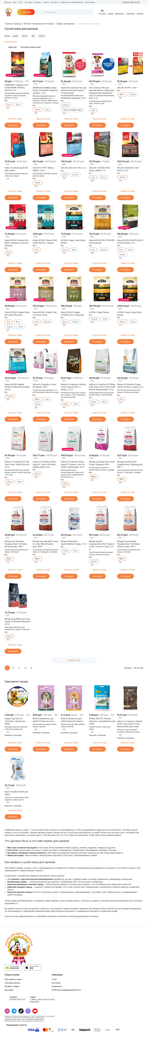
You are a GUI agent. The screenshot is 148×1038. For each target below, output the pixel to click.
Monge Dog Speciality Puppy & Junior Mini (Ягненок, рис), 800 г (45, 544)
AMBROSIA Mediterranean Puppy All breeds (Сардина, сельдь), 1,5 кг (45, 90)
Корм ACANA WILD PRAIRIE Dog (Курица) (102, 241)
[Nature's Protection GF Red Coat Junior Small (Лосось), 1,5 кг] (18, 438)
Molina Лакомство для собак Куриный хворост (72, 719)
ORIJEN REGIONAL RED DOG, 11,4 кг (128, 169)
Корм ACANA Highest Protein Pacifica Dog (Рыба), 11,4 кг (17, 387)
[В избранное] (27, 54)
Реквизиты (57, 986)
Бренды (8, 2)
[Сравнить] (27, 60)
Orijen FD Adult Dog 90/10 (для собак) (16, 169)
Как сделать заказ (13, 979)
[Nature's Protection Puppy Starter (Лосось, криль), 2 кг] (130, 361)
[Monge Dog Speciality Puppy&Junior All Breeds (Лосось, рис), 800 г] (130, 518)
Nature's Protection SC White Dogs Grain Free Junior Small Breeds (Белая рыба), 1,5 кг (102, 387)
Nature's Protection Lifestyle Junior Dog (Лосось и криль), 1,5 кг (73, 387)
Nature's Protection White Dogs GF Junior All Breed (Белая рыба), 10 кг (44, 464)
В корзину (13, 125)
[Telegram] (14, 1011)
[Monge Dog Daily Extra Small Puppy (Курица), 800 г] (102, 438)
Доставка (29, 2)
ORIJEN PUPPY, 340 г (127, 88)
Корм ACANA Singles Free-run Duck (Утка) (45, 313)
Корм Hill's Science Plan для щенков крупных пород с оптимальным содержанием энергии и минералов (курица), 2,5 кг (73, 93)
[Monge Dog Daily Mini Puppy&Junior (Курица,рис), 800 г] (130, 438)
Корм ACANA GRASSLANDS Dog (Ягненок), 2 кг (130, 241)
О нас (20, 2)
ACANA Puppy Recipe (99, 312)
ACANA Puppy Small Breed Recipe (73, 241)
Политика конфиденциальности (66, 990)
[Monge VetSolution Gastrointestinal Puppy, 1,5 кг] (74, 518)
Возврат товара (12, 986)
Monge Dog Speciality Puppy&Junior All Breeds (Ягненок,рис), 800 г (16, 544)
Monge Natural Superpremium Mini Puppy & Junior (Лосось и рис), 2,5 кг (101, 545)
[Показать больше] (98, 2)
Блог (15, 2)
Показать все (11, 41)
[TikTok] (21, 1011)
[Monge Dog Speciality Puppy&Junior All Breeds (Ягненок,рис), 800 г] (18, 518)
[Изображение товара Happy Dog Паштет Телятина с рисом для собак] (18, 698)
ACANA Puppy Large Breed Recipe (129, 313)
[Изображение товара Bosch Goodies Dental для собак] (18, 768)
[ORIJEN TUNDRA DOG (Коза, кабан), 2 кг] (102, 144)
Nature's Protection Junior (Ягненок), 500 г (44, 385)
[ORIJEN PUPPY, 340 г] (130, 64)
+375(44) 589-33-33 (17, 999)
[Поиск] (40, 12)
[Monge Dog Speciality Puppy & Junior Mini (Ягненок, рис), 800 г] (46, 518)
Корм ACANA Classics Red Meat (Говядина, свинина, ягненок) (17, 243)
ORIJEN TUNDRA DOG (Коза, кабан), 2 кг (99, 169)
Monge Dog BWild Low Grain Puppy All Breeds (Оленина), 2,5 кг (18, 621)
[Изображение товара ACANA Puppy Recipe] (102, 289)
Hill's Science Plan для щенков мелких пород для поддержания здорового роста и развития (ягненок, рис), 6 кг (101, 93)
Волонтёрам (90, 2)
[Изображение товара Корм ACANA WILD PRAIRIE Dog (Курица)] (102, 217)
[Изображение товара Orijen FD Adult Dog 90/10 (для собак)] (18, 144)
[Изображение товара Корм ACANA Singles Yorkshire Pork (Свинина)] (74, 289)
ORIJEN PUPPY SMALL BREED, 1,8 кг (43, 169)
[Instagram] (7, 1011)
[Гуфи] (8, 12)
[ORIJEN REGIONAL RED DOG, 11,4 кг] (130, 144)
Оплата (46, 2)
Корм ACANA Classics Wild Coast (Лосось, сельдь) (45, 241)
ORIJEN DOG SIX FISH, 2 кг (73, 168)
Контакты (54, 2)
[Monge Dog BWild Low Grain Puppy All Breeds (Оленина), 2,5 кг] (18, 595)
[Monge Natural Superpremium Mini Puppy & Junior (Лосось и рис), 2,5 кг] (102, 518)
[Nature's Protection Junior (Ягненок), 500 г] (46, 361)
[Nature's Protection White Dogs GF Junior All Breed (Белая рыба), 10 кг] (46, 438)
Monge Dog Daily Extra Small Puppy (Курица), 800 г (102, 463)
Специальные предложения (71, 2)
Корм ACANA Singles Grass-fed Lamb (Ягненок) (17, 313)
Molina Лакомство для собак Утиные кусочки (43, 719)
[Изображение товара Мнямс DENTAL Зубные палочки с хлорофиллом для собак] (102, 698)
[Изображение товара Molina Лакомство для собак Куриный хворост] (74, 698)
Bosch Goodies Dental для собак (16, 792)
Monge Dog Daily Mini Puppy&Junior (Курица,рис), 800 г (130, 464)
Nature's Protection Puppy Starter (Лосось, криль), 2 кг (130, 385)
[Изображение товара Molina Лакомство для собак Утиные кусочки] (46, 698)
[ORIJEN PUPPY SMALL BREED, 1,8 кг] (46, 144)
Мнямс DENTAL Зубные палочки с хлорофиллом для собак (102, 721)
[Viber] (28, 1011)
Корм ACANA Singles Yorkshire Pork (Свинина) (72, 313)
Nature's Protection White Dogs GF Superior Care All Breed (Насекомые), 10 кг (72, 464)
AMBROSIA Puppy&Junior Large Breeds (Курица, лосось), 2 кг (16, 87)
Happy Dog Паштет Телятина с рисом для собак (15, 721)
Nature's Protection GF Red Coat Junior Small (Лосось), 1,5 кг (17, 464)
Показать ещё (74, 660)
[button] (142, 2)
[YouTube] (34, 1011)
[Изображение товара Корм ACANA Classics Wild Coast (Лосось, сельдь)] (46, 217)
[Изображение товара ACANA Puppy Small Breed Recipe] (74, 217)
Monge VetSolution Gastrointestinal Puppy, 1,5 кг (74, 542)
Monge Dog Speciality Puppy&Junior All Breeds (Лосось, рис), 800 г (128, 544)
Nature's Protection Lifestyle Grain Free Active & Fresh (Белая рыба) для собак (129, 724)
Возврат (37, 2)
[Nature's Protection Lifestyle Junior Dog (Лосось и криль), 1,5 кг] (74, 361)
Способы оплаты (12, 983)
